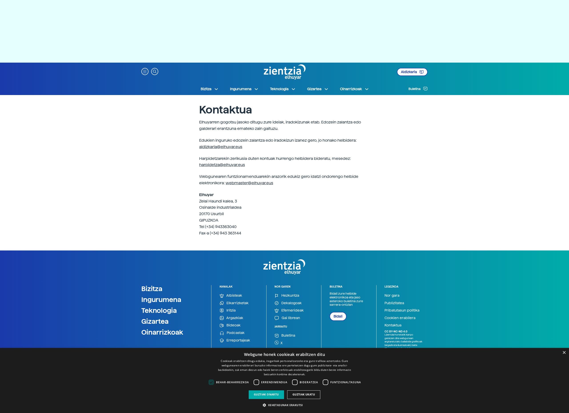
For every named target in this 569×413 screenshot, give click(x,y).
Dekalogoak (291, 303)
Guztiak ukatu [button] (304, 394)
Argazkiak (234, 318)
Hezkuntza (289, 295)
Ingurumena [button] (240, 89)
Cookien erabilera (400, 318)
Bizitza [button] (206, 89)
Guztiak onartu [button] (266, 394)
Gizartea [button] (314, 89)
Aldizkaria (409, 72)
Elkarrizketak (237, 303)
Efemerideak (292, 310)
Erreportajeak (238, 340)
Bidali (338, 316)
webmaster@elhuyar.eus (249, 183)
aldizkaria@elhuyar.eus (220, 146)
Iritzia (231, 310)
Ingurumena (161, 300)
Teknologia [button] (279, 89)
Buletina (415, 89)
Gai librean (290, 318)
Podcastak (235, 333)
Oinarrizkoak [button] (351, 89)
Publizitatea (394, 303)
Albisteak (234, 295)
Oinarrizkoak (162, 332)
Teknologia (159, 310)
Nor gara (392, 295)
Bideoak (233, 325)
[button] (144, 71)
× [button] (564, 352)
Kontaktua (393, 325)
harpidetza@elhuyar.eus (222, 164)
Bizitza (151, 289)
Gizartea (155, 321)
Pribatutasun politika (402, 310)
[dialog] (284, 380)
